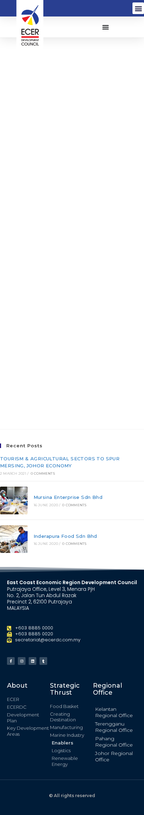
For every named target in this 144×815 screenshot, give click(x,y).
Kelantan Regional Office (114, 712)
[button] (138, 8)
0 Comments (43, 473)
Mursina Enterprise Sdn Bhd (68, 497)
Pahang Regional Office (114, 741)
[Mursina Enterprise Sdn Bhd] (14, 500)
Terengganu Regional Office (114, 727)
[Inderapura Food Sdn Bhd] (14, 539)
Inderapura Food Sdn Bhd (65, 536)
